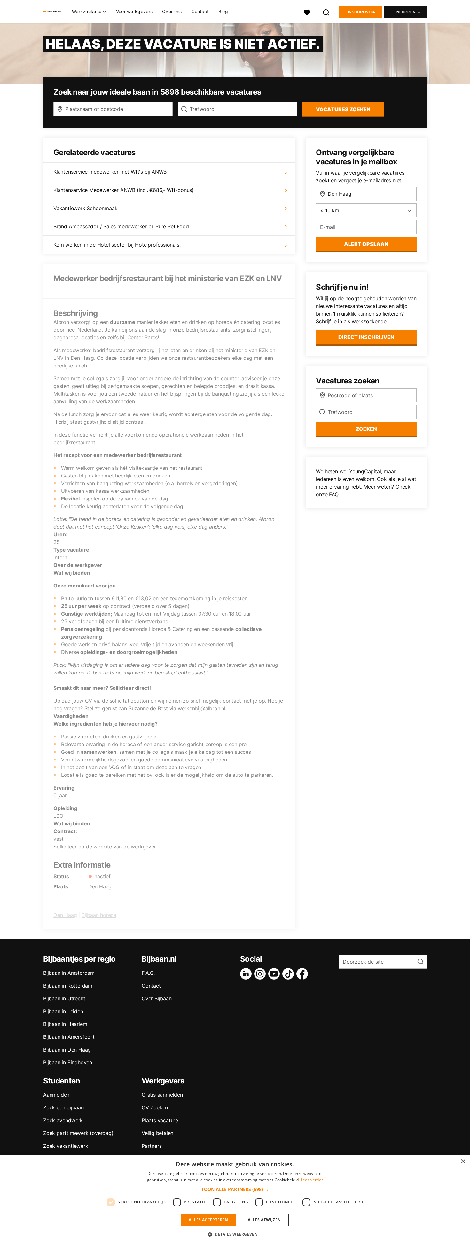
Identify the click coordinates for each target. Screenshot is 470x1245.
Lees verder (312, 1180)
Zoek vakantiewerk (65, 1146)
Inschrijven (361, 12)
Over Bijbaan (157, 998)
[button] (235, 1189)
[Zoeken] (326, 12)
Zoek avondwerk (63, 1120)
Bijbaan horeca (99, 915)
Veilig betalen (157, 1133)
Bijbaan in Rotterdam (67, 985)
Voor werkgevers (134, 11)
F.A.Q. (148, 973)
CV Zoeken (155, 1107)
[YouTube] (275, 974)
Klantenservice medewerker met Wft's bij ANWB (110, 172)
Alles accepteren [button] (208, 1220)
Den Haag (65, 915)
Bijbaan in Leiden (63, 1011)
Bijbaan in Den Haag (67, 1049)
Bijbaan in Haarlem (65, 1024)
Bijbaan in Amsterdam (69, 973)
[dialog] (235, 1200)
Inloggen (406, 12)
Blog (223, 11)
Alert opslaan (366, 244)
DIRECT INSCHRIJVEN (366, 337)
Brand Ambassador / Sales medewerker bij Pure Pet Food (121, 226)
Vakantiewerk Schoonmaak (85, 208)
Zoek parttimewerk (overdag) (78, 1133)
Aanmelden (56, 1094)
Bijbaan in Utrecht (64, 998)
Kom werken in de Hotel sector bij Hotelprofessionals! (116, 244)
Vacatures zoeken (343, 109)
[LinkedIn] (247, 974)
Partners (151, 1146)
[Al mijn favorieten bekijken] (307, 12)
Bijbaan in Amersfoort (69, 1037)
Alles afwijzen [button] (264, 1220)
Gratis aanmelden (162, 1094)
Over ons (172, 11)
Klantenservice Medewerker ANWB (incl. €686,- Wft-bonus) (123, 190)
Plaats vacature (160, 1120)
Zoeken (366, 429)
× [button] (462, 1161)
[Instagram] (261, 974)
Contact (200, 11)
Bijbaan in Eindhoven (67, 1062)
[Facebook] (303, 974)
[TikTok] (289, 974)
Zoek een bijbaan (63, 1107)
